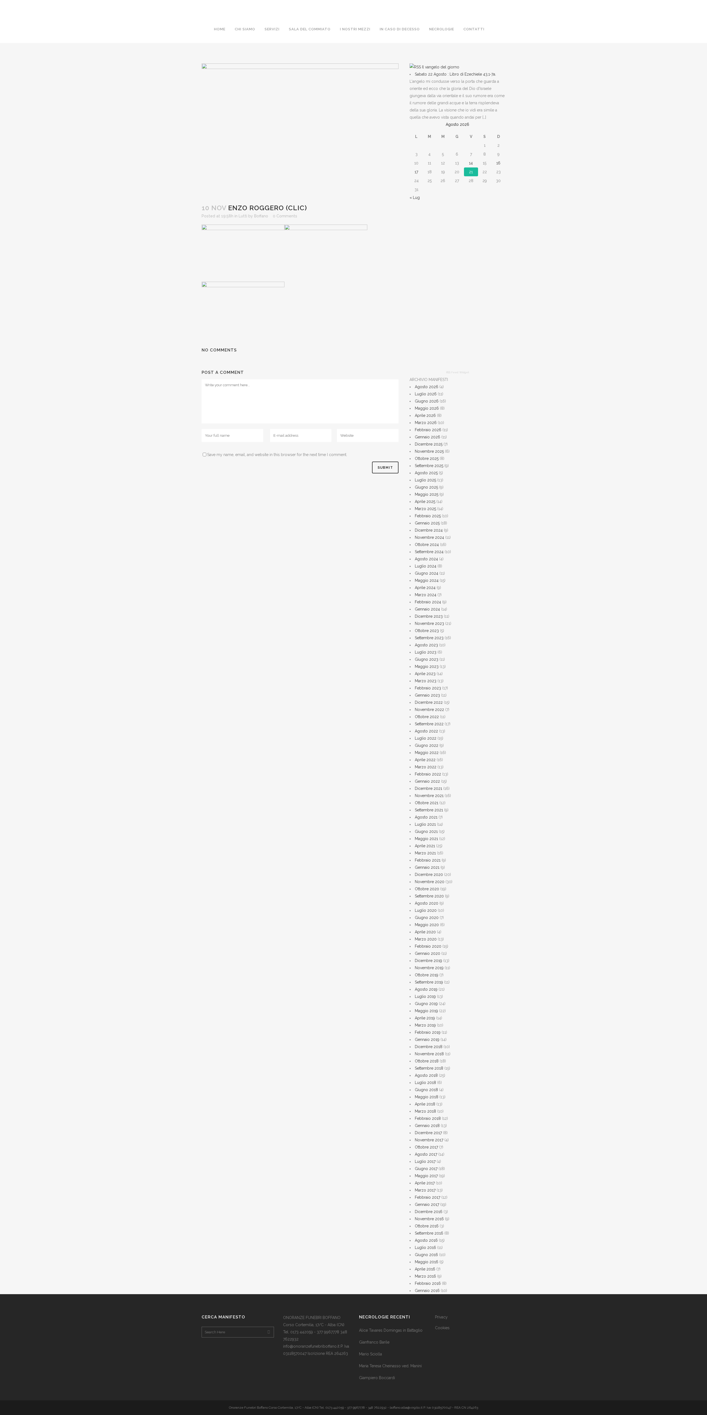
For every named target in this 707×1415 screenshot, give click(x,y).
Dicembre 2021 (428, 788)
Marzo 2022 (425, 767)
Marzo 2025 (425, 509)
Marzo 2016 (425, 1276)
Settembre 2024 (429, 552)
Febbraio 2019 (427, 1032)
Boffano (261, 216)
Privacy (441, 1317)
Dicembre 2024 (429, 530)
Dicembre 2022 (429, 702)
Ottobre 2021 (426, 803)
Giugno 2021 (426, 831)
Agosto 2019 (426, 989)
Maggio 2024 (427, 580)
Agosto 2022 (426, 731)
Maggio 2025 (426, 494)
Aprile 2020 (425, 932)
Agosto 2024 (426, 559)
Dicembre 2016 (428, 1211)
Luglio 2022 (425, 738)
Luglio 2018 (425, 1082)
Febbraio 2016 (428, 1283)
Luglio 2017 (425, 1161)
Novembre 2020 (429, 882)
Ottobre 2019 (426, 975)
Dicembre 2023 (429, 616)
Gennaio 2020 (427, 953)
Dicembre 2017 (428, 1133)
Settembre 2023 (429, 638)
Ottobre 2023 (427, 630)
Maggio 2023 (427, 666)
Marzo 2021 (425, 853)
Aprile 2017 (425, 1183)
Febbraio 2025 (428, 516)
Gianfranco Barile (374, 1342)
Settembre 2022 (429, 724)
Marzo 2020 (426, 939)
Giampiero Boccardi (377, 1378)
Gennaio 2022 (427, 781)
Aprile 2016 (425, 1269)
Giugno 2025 (426, 487)
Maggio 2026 (427, 408)
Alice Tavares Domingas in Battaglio (391, 1330)
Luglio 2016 (425, 1247)
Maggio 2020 (427, 925)
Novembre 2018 (429, 1054)
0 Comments (285, 216)
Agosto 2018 (426, 1075)
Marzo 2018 (425, 1111)
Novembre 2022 (429, 709)
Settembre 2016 (429, 1233)
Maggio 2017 (426, 1176)
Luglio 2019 (425, 996)
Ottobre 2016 (427, 1226)
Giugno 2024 (426, 573)
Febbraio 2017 (427, 1197)
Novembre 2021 (429, 795)
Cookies (442, 1328)
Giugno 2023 (426, 659)
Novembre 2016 (429, 1219)
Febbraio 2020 (428, 946)
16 (498, 163)
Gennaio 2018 (427, 1125)
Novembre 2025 (429, 451)
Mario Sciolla (370, 1354)
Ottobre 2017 (426, 1147)
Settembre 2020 (429, 896)
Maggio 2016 (426, 1262)
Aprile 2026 (425, 415)
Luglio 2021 (425, 824)
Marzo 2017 (425, 1190)
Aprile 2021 (425, 846)
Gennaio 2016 (427, 1290)
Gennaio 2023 (427, 695)
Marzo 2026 (426, 422)
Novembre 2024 (429, 537)
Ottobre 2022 (427, 717)
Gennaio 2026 (427, 437)
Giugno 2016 (426, 1255)
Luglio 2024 (425, 566)
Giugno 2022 (426, 745)
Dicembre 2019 (428, 960)
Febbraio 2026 (428, 430)
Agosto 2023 (426, 645)
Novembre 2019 (429, 968)
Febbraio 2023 (428, 688)
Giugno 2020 (427, 917)
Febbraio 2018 (428, 1118)
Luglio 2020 (426, 910)
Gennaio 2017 (427, 1204)
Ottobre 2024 (427, 544)
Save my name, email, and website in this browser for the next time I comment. (277, 454)
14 (471, 163)
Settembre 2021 (429, 810)
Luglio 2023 (425, 652)
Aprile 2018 (425, 1104)
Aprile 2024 (425, 587)
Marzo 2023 (425, 681)
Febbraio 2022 (428, 774)
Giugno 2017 (426, 1168)
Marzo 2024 (425, 595)
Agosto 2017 (426, 1154)
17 (416, 172)
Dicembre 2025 (428, 444)
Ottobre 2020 (427, 889)
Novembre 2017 (429, 1140)
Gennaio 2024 (427, 609)
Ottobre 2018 (427, 1061)
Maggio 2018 (426, 1097)
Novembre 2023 (429, 623)
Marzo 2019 (425, 1025)
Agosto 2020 (426, 903)
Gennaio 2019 (427, 1039)
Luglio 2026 (426, 394)
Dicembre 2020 (429, 874)
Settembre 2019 (429, 982)
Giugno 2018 (426, 1090)
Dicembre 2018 (428, 1046)
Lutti (243, 216)
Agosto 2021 (426, 817)
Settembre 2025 (429, 465)
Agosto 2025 (426, 473)
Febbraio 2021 (427, 860)
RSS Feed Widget (457, 372)
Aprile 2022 (425, 760)
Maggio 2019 (426, 1011)
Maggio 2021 (426, 838)
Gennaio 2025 (427, 523)
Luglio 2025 (425, 480)
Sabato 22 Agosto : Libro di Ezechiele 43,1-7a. (455, 74)
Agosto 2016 (426, 1240)
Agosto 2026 (426, 387)
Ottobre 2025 (427, 458)
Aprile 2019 (425, 1018)
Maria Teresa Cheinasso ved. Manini (390, 1366)
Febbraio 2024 (428, 602)
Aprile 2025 (425, 501)
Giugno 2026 (427, 401)
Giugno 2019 (426, 1003)
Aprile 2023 (425, 673)
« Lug (415, 197)
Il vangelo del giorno (440, 67)
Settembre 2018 (429, 1068)
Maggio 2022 (427, 752)
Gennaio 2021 (427, 867)
